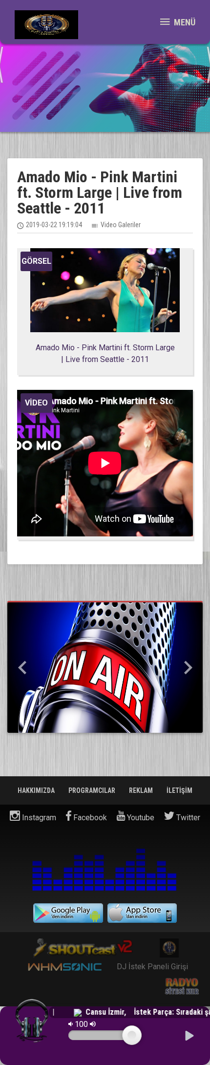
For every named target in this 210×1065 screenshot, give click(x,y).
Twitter (187, 817)
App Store (142, 913)
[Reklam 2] (105, 667)
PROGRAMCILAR (92, 790)
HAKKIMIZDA (37, 790)
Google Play (68, 913)
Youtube (139, 817)
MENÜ (183, 22)
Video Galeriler (121, 225)
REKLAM (141, 790)
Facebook (89, 817)
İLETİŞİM (179, 790)
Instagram (38, 817)
